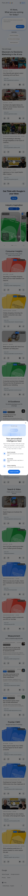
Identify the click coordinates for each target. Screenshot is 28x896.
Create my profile (14, 471)
